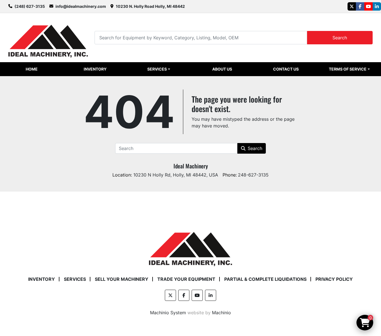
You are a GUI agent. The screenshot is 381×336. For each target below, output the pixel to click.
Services (157, 69)
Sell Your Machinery (121, 279)
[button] (159, 69)
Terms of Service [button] (347, 69)
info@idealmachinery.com (81, 6)
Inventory (95, 69)
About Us (222, 69)
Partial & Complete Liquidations (265, 279)
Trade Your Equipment (186, 279)
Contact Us (286, 69)
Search (339, 37)
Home (32, 69)
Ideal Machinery (190, 166)
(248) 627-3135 (30, 6)
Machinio (221, 312)
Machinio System (168, 312)
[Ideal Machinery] (190, 245)
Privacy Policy (334, 279)
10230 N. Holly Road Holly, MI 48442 (150, 6)
